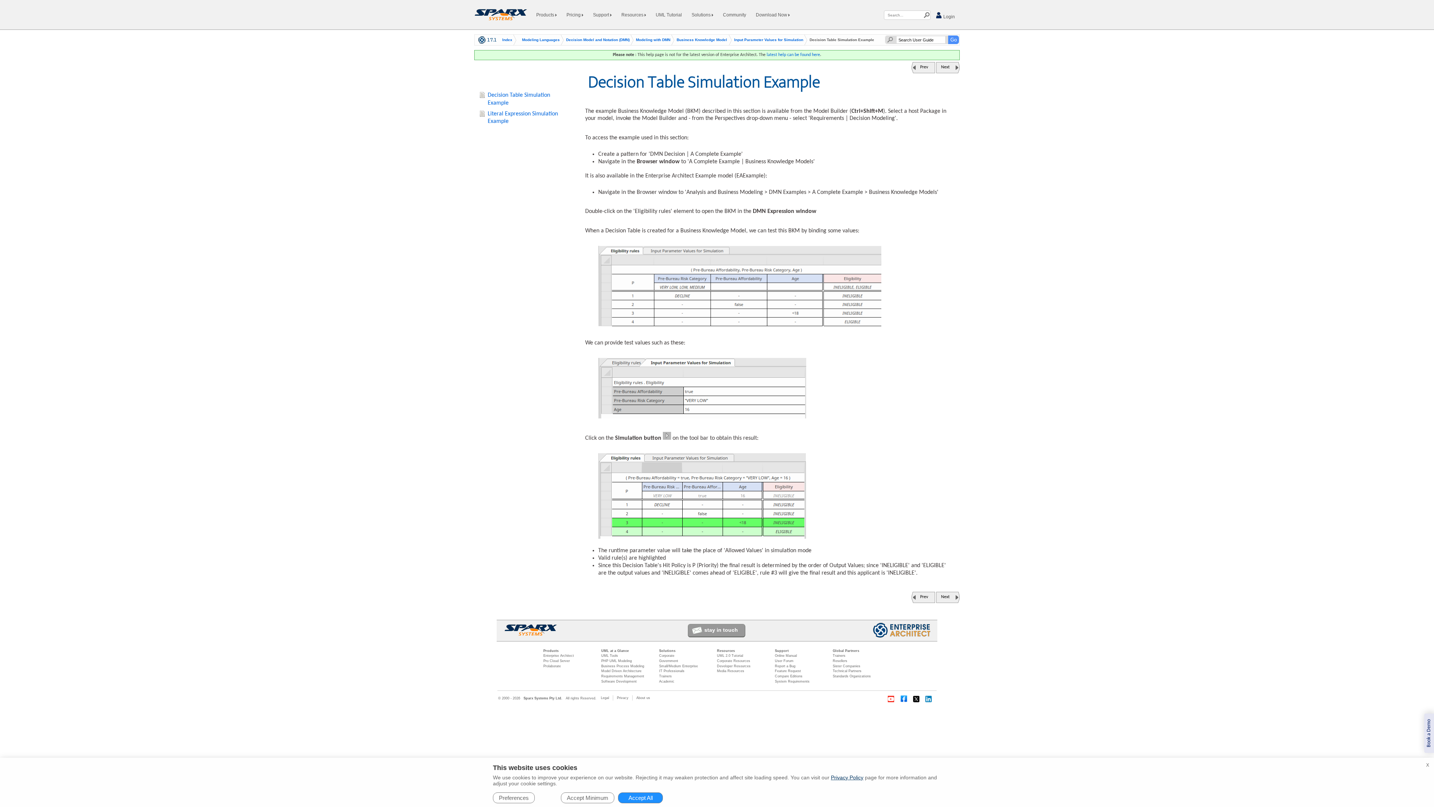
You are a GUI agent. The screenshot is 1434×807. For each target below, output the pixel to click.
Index (507, 40)
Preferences (514, 798)
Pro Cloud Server (556, 661)
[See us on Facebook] (903, 699)
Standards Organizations (852, 676)
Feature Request (788, 671)
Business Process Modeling (622, 666)
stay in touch (721, 630)
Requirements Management (622, 676)
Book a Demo (1429, 733)
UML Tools (609, 656)
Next (945, 67)
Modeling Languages (541, 40)
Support (601, 15)
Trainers (665, 676)
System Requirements (792, 681)
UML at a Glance (615, 651)
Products (545, 15)
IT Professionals (672, 671)
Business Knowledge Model (702, 40)
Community (734, 15)
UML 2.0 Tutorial (730, 656)
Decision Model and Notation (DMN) (598, 40)
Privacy (622, 698)
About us (643, 698)
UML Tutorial (669, 15)
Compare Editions (789, 676)
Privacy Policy (847, 777)
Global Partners (846, 651)
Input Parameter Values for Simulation (768, 40)
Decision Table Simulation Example (519, 99)
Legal (605, 698)
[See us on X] (916, 699)
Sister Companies (846, 666)
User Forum (784, 661)
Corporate (666, 656)
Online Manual (786, 656)
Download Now (772, 15)
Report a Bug (785, 666)
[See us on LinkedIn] (929, 699)
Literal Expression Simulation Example (523, 118)
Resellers (840, 661)
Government (668, 661)
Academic (666, 681)
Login (948, 16)
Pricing (574, 15)
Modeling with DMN (653, 40)
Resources (633, 15)
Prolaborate (552, 666)
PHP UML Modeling (616, 661)
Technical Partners (847, 671)
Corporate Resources (733, 661)
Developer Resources (734, 666)
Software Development (619, 681)
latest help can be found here (793, 55)
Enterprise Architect (558, 656)
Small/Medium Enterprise (678, 666)
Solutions (702, 15)
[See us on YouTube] (891, 699)
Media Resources (730, 671)
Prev (924, 67)
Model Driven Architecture (621, 671)
